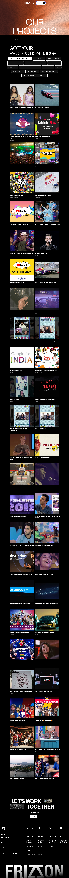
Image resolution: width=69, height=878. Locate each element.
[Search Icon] (34, 39)
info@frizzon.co (5, 847)
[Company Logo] (29, 3)
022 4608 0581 (5, 837)
